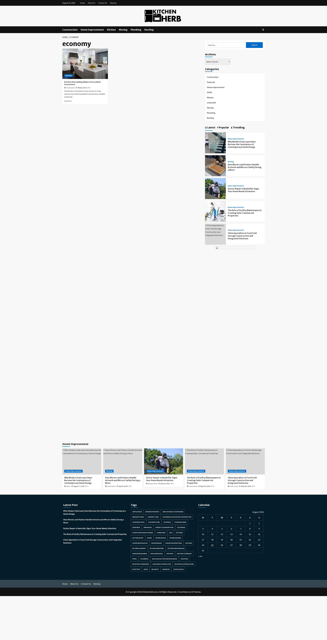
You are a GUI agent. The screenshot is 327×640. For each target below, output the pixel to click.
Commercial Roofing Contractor (176, 517)
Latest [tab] (211, 127)
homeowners (175, 538)
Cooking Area (180, 522)
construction (138, 522)
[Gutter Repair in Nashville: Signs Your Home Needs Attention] (215, 188)
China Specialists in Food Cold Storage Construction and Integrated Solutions (242, 236)
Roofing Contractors (184, 564)
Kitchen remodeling (176, 548)
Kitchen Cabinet (139, 548)
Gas (170, 533)
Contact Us (102, 3)
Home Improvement (92, 29)
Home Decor (160, 538)
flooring (181, 527)
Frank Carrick (70, 88)
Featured (211, 82)
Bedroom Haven (152, 512)
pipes (134, 559)
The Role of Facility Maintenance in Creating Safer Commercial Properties (244, 213)
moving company (184, 554)
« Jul (200, 556)
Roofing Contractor (162, 564)
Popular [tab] (223, 127)
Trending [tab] (238, 127)
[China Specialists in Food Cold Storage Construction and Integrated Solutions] (215, 230)
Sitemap (113, 3)
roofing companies (140, 564)
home (149, 538)
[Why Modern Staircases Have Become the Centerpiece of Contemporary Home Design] (215, 142)
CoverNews (183, 592)
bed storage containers (173, 512)
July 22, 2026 (165, 484)
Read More (68, 101)
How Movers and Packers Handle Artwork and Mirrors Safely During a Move (244, 167)
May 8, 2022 (82, 88)
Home (82, 3)
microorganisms (139, 554)
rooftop (136, 569)
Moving (123, 29)
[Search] (263, 29)
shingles (166, 569)
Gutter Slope (137, 538)
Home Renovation (140, 543)
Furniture (161, 533)
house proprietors (173, 543)
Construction (70, 29)
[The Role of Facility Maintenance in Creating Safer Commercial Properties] (215, 211)
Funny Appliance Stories (142, 533)
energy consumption (164, 527)
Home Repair (156, 543)
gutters (179, 533)
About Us (91, 3)
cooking (167, 522)
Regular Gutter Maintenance (164, 559)
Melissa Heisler (152, 484)
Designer (136, 527)
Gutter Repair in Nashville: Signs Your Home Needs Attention (89, 528)
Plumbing (136, 29)
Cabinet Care (153, 517)
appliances (137, 512)
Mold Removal (156, 554)
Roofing (149, 29)
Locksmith (211, 102)
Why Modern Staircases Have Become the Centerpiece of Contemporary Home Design (242, 144)
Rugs (146, 569)
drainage (148, 527)
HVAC (209, 92)
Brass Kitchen (138, 517)
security (155, 569)
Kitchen (111, 29)
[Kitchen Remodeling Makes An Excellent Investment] (85, 64)
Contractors (154, 522)
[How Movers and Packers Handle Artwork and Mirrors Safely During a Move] (215, 165)
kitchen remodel (157, 548)
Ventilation (178, 569)
